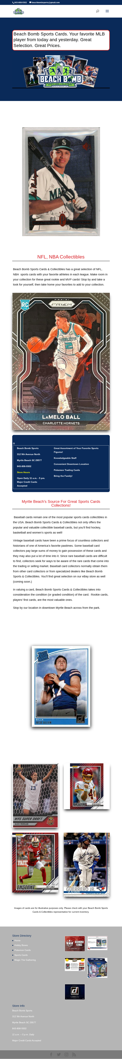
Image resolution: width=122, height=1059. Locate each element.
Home (17, 940)
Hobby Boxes (21, 945)
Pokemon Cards (22, 950)
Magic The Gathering (25, 960)
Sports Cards (21, 955)
